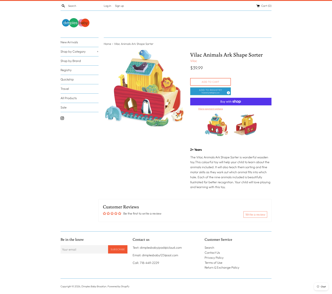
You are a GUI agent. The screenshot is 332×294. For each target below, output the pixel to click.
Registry (66, 70)
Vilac (193, 61)
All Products (69, 98)
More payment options (210, 108)
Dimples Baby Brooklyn (93, 286)
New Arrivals (69, 42)
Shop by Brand (71, 61)
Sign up (119, 5)
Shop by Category (80, 51)
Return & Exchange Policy (222, 267)
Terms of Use (213, 263)
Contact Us (212, 253)
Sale (64, 107)
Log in (107, 5)
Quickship (67, 80)
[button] (210, 91)
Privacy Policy (214, 258)
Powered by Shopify (118, 286)
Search (209, 248)
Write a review (255, 214)
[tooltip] (228, 92)
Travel (65, 89)
